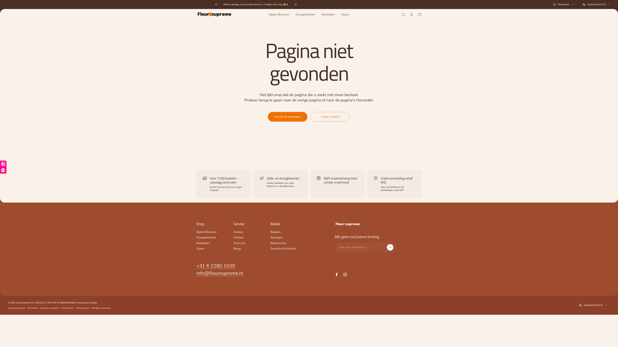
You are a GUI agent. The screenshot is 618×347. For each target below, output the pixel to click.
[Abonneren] (390, 247)
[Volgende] (295, 4)
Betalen (276, 232)
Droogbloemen (206, 237)
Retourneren (279, 243)
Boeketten (203, 243)
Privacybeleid (32, 308)
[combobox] (563, 4)
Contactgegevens (82, 308)
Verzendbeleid (67, 308)
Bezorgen (277, 237)
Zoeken (238, 232)
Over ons (239, 243)
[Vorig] (216, 4)
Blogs (237, 248)
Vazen (200, 248)
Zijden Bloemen (206, 232)
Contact (238, 237)
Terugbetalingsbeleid (16, 308)
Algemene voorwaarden (50, 308)
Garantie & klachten (283, 248)
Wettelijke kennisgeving (101, 308)
